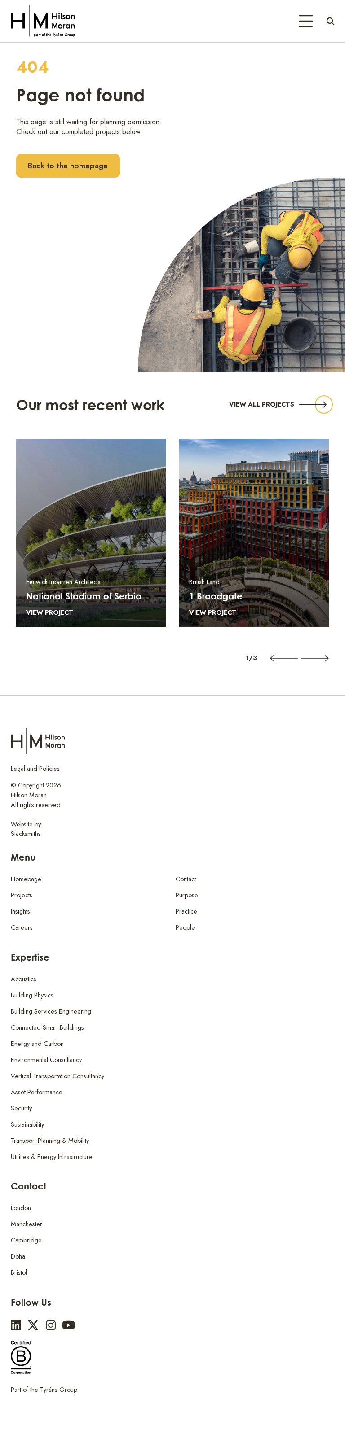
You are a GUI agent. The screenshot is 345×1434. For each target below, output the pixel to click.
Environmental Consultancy (46, 1059)
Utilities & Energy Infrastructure (52, 1156)
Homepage (26, 878)
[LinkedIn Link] (16, 1325)
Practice (186, 911)
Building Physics (32, 995)
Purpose (187, 895)
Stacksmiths (26, 833)
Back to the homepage (68, 165)
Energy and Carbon (37, 1043)
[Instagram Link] (51, 1325)
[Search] (331, 21)
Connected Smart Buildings (47, 1027)
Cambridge (26, 1240)
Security (21, 1108)
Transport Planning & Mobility (50, 1140)
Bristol (19, 1272)
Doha (18, 1256)
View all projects (261, 404)
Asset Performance (36, 1092)
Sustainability (27, 1124)
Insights (20, 911)
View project (49, 612)
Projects (21, 895)
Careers (22, 927)
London (21, 1207)
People (185, 927)
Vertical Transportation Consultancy (57, 1075)
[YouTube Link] (68, 1325)
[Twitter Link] (33, 1325)
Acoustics (23, 979)
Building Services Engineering (51, 1011)
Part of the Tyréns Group (44, 1389)
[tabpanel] (91, 533)
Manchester (26, 1224)
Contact (186, 878)
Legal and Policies (35, 768)
